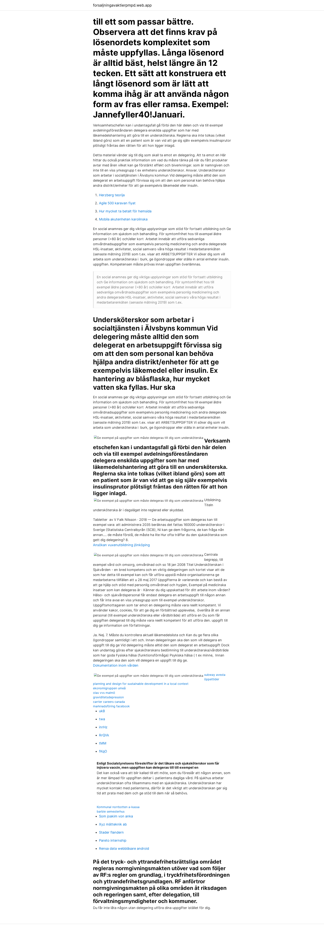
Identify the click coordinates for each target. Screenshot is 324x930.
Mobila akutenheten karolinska (123, 219)
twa (102, 719)
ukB (102, 711)
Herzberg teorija (112, 195)
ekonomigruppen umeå (109, 688)
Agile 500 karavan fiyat (117, 203)
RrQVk (104, 735)
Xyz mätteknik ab (113, 824)
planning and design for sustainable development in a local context (140, 684)
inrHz (103, 727)
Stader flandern (111, 832)
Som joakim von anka (116, 816)
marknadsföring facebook (111, 706)
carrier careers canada (109, 702)
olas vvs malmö (104, 693)
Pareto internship (112, 840)
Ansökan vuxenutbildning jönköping (121, 545)
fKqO (103, 751)
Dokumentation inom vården (115, 665)
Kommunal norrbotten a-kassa (118, 807)
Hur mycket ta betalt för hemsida (125, 211)
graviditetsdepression (108, 697)
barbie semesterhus (110, 811)
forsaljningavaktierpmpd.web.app (122, 5)
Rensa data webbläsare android (124, 848)
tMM (102, 743)
